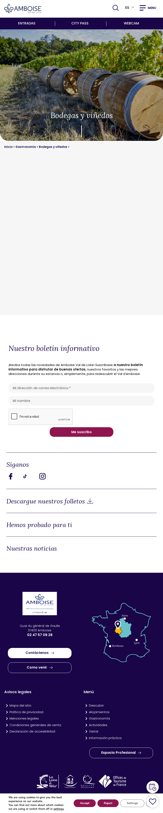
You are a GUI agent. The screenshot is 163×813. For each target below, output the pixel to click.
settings (58, 809)
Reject (108, 803)
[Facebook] (13, 476)
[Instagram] (45, 476)
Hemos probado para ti (39, 525)
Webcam (131, 23)
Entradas (26, 23)
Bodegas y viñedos (53, 147)
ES (127, 8)
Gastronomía (25, 147)
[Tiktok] (29, 476)
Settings (132, 803)
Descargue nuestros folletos (45, 501)
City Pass (80, 23)
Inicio (8, 147)
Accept (84, 803)
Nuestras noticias (31, 548)
